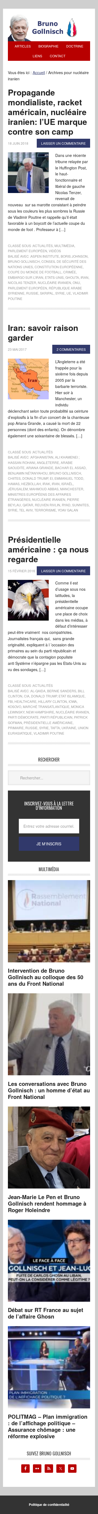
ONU (76, 282)
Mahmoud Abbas (44, 488)
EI (51, 478)
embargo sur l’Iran (25, 277)
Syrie (60, 293)
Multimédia (64, 245)
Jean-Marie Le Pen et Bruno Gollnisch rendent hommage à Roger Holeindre (47, 1203)
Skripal (47, 293)
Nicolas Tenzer (22, 282)
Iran (84, 277)
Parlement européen (27, 250)
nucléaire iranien (54, 282)
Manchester (71, 488)
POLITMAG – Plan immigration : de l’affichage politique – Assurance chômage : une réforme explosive (47, 1426)
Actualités (43, 245)
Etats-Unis (54, 277)
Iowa (73, 701)
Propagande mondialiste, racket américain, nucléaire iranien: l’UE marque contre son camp (47, 111)
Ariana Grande (39, 467)
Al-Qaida (37, 690)
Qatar (28, 504)
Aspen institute (44, 256)
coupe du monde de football (35, 272)
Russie (32, 293)
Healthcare (25, 701)
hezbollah (31, 483)
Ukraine (69, 727)
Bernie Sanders (61, 690)
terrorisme (45, 510)
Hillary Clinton (52, 701)
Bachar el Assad (70, 467)
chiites (14, 478)
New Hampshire (40, 712)
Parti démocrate (23, 717)
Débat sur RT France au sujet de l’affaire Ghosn (45, 1313)
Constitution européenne (59, 266)
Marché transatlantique (46, 706)
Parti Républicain (56, 717)
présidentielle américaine (48, 722)
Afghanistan (41, 457)
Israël (67, 483)
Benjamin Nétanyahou (28, 473)
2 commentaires (71, 349)
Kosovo (14, 706)
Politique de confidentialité (49, 1504)
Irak (46, 483)
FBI (10, 701)
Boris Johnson (74, 256)
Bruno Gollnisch (24, 261)
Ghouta (72, 277)
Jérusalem (18, 488)
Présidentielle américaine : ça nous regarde (48, 549)
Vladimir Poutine (48, 733)
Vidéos (55, 250)
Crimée (69, 272)
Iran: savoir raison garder (43, 332)
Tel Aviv (26, 510)
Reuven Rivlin (47, 504)
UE (68, 293)
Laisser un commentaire (63, 143)
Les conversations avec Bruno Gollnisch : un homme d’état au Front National (49, 1090)
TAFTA (55, 727)
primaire (16, 727)
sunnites (80, 504)
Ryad (66, 504)
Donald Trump (35, 478)
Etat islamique (72, 696)
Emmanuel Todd (68, 478)
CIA (26, 696)
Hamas (14, 483)
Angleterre (48, 462)
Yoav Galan (68, 510)
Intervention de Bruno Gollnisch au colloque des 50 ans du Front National (45, 976)
